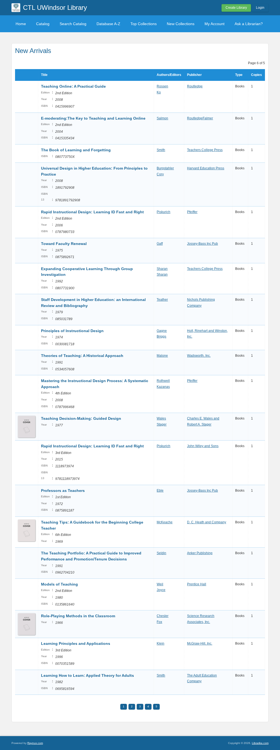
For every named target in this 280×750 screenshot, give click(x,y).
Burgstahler (165, 168)
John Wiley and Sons (202, 446)
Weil (160, 584)
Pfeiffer (192, 212)
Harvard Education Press (205, 168)
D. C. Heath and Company (206, 522)
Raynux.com (35, 743)
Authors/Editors (169, 75)
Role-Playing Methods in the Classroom (78, 616)
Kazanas (163, 387)
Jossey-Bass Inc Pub (202, 244)
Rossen (162, 86)
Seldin (161, 553)
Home (21, 24)
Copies (256, 75)
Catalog (42, 24)
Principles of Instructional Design (72, 331)
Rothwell (163, 381)
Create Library (236, 8)
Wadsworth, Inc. (199, 356)
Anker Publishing (199, 553)
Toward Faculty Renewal (64, 243)
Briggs (161, 336)
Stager (162, 424)
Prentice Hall (196, 584)
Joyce (161, 590)
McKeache (165, 522)
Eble (160, 490)
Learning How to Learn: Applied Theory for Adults (87, 675)
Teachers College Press (205, 150)
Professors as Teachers (63, 490)
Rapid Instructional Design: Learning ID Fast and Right (92, 212)
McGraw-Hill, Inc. (199, 643)
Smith (161, 150)
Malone (162, 356)
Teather (162, 300)
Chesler (162, 616)
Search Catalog (73, 24)
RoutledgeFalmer (200, 118)
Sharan (162, 269)
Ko (159, 92)
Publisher (194, 75)
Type (239, 75)
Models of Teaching (59, 584)
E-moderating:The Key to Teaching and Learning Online (93, 118)
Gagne (162, 331)
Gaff (160, 244)
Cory (160, 174)
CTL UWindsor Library (55, 7)
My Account (214, 24)
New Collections (180, 24)
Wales (161, 418)
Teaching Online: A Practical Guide (73, 86)
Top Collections (143, 24)
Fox (159, 622)
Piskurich (163, 212)
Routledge (195, 86)
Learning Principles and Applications (75, 643)
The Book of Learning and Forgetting (76, 150)
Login (260, 8)
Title (44, 75)
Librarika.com (260, 743)
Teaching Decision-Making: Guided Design (81, 418)
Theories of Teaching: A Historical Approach (82, 355)
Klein (160, 643)
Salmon (162, 118)
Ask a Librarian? (249, 24)
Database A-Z (108, 24)
